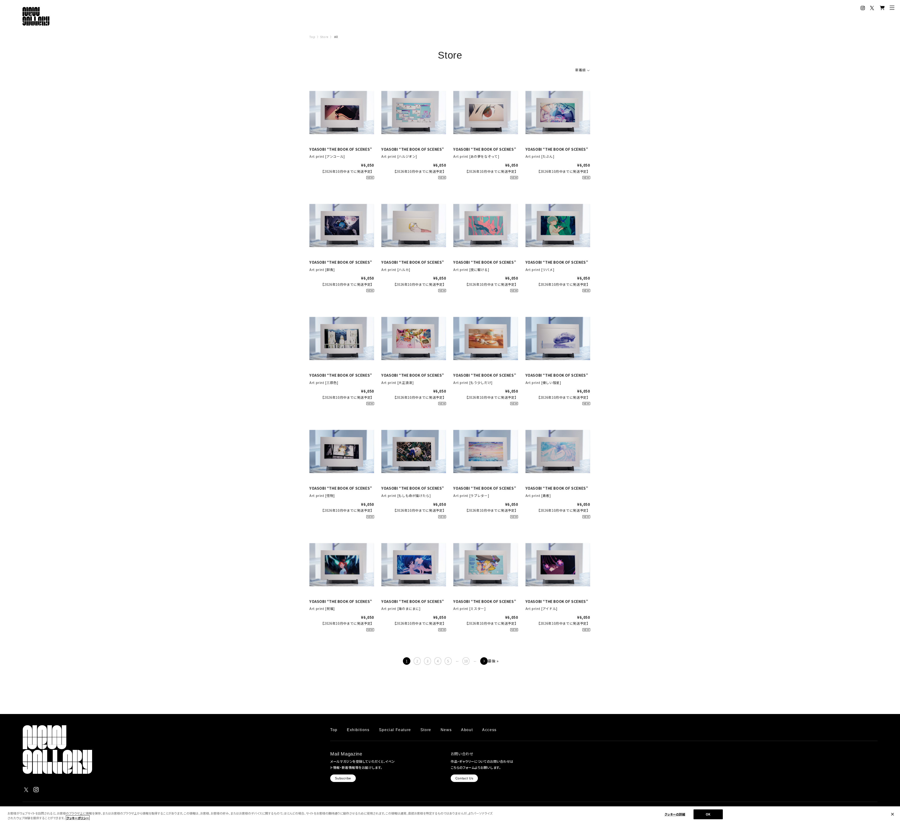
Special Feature (395, 730)
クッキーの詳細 (674, 814)
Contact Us (464, 778)
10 (466, 661)
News (446, 730)
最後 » (493, 661)
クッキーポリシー (77, 818)
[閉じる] (892, 814)
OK (708, 814)
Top (312, 37)
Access (489, 730)
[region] (450, 814)
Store (324, 37)
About (467, 730)
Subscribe (343, 778)
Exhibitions (358, 730)
